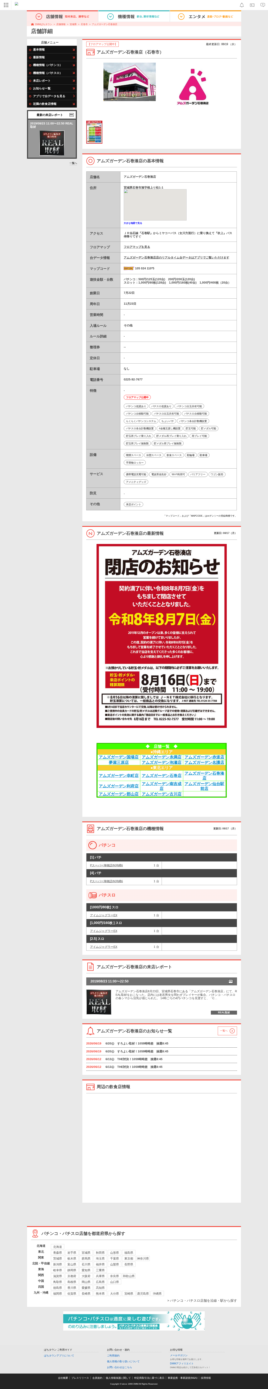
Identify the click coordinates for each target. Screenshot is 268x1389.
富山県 (71, 1264)
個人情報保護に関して (118, 1377)
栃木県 (71, 1258)
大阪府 (86, 1276)
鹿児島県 (143, 1293)
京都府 (71, 1276)
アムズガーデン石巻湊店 (104, 24)
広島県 (100, 1282)
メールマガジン (179, 1355)
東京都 (128, 1258)
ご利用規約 (113, 1355)
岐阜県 (57, 1270)
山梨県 (114, 1264)
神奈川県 (143, 1258)
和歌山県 (129, 1276)
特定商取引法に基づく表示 (149, 1377)
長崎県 (86, 1293)
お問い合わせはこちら (119, 1367)
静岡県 (71, 1270)
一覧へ (73, 163)
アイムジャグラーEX (103, 915)
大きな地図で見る (133, 223)
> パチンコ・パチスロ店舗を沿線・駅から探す (202, 1300)
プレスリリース (80, 1377)
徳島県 (57, 1287)
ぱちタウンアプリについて (59, 1355)
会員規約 (97, 1377)
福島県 (128, 1252)
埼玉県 (100, 1258)
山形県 (114, 1252)
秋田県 (100, 1252)
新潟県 (57, 1264)
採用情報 (206, 1377)
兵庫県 (100, 1276)
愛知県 (86, 1270)
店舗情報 (61, 24)
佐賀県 (71, 1293)
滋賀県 (57, 1276)
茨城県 (57, 1258)
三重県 (100, 1270)
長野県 (128, 1264)
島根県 (71, 1282)
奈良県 (114, 1276)
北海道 (57, 1246)
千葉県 (114, 1258)
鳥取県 (57, 1282)
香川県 (71, 1287)
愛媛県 (86, 1287)
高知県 (100, 1287)
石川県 (86, 1264)
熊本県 (100, 1293)
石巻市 (84, 24)
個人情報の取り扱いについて (123, 1361)
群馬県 (86, 1258)
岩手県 (71, 1252)
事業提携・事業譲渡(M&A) (182, 1377)
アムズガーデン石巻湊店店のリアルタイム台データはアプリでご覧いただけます (176, 257)
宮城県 (73, 24)
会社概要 (63, 1377)
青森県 (57, 1252)
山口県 (114, 1282)
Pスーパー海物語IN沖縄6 (106, 865)
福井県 (100, 1264)
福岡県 (57, 1293)
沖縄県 (157, 1293)
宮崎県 (128, 1293)
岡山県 (86, 1282)
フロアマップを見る (137, 246)
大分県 (114, 1293)
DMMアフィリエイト (182, 1363)
